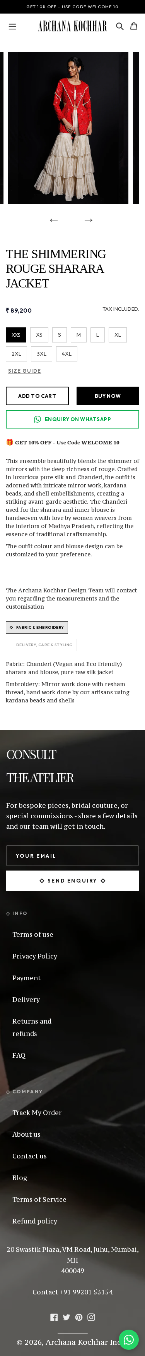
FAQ (19, 1055)
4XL (67, 353)
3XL (41, 353)
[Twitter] (66, 1316)
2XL (16, 353)
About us (26, 1134)
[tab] (37, 627)
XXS (16, 335)
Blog (19, 1178)
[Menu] (12, 26)
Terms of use (32, 934)
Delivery (26, 999)
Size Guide (24, 371)
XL (117, 334)
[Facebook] (54, 1316)
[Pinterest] (79, 1316)
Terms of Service (39, 1199)
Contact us (29, 1156)
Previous (51, 215)
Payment (26, 978)
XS (39, 334)
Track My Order (37, 1112)
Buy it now (107, 396)
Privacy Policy (34, 956)
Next (86, 215)
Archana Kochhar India (87, 1342)
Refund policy (34, 1221)
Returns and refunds (31, 1027)
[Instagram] (91, 1316)
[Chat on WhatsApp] (129, 1340)
